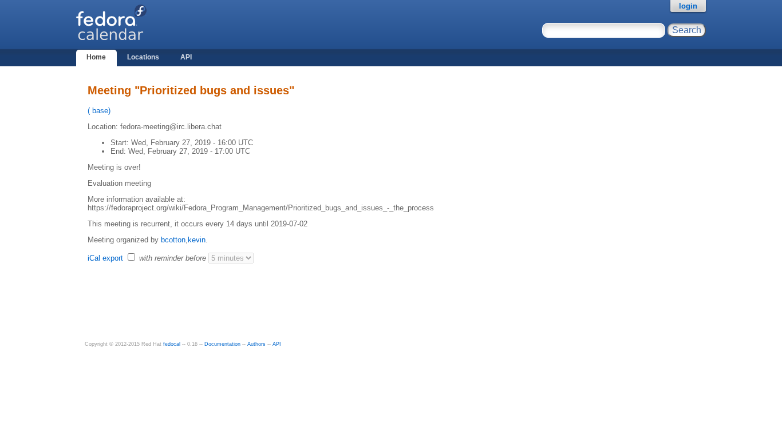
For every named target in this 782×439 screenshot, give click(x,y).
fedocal (171, 344)
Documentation (222, 344)
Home (96, 57)
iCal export (106, 258)
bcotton (173, 240)
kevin (197, 240)
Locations (143, 57)
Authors (256, 344)
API (186, 57)
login (688, 6)
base (99, 110)
